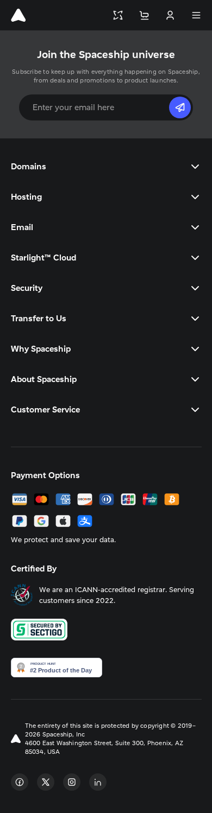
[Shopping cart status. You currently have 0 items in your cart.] (144, 15)
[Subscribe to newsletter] (180, 107)
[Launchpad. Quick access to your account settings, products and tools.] (118, 15)
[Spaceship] (18, 15)
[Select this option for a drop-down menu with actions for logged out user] (170, 15)
